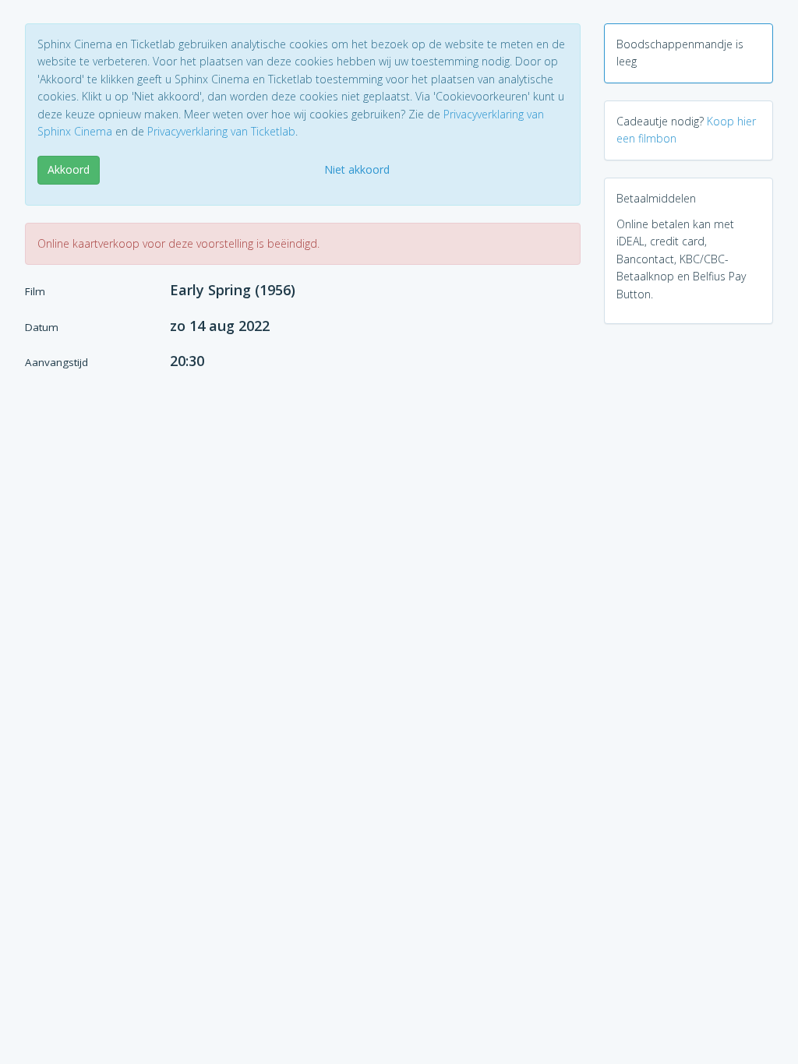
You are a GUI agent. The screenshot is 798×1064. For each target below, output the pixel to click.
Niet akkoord (357, 169)
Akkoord (69, 169)
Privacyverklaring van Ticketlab (221, 131)
